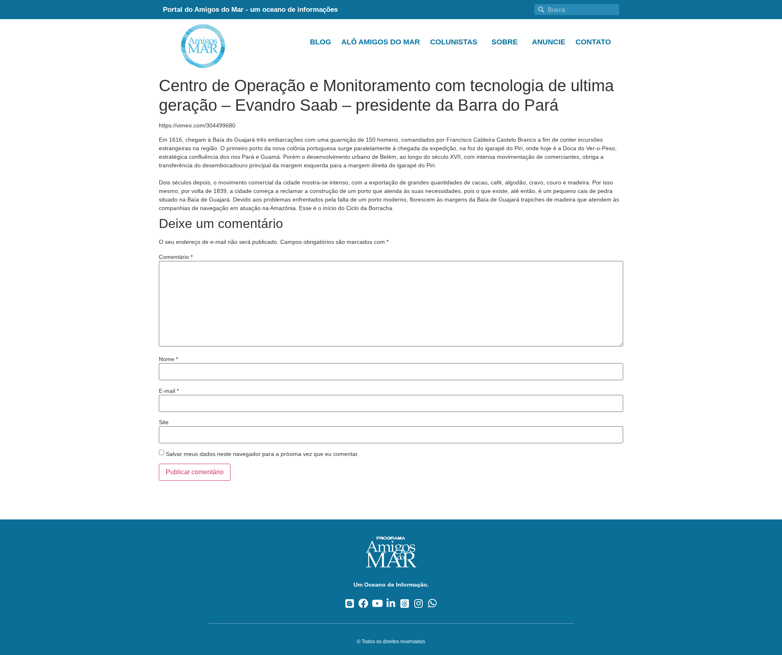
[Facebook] (363, 603)
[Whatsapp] (432, 603)
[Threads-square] (405, 603)
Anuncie (548, 42)
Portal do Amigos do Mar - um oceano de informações (250, 9)
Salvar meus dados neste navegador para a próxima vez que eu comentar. (262, 454)
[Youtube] (377, 603)
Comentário (176, 257)
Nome (168, 359)
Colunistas (453, 42)
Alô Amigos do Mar (380, 42)
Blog (320, 42)
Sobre (505, 42)
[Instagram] (418, 603)
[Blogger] (350, 603)
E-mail (169, 391)
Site (164, 422)
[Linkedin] (391, 603)
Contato (593, 42)
